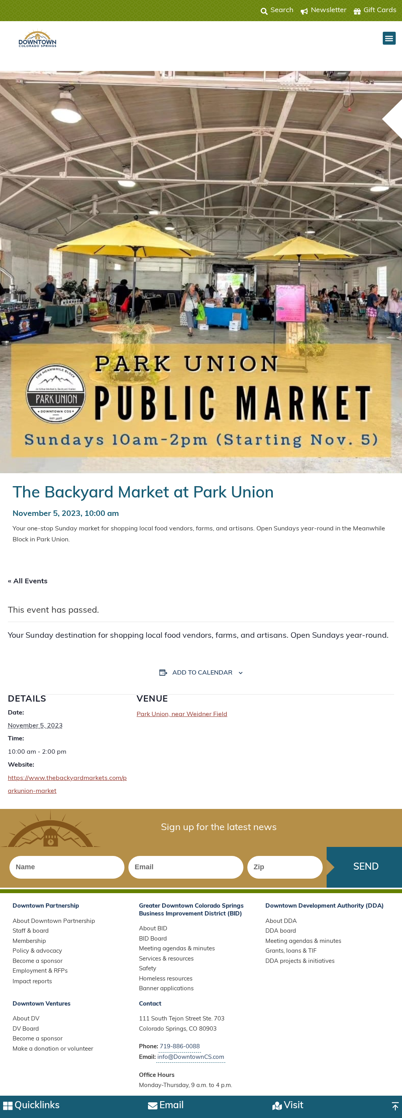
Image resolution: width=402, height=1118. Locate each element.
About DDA (281, 921)
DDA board (280, 931)
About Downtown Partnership (54, 921)
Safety (147, 969)
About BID (153, 929)
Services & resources (166, 959)
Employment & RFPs (40, 971)
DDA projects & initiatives (299, 961)
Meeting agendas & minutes (177, 949)
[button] (389, 38)
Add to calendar (202, 673)
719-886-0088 (180, 1047)
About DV (26, 1019)
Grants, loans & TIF (290, 951)
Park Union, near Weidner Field (182, 714)
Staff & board (31, 931)
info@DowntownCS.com (190, 1057)
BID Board (153, 939)
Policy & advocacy (37, 951)
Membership (29, 941)
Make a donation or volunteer (53, 1049)
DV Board (26, 1029)
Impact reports (32, 982)
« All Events (28, 581)
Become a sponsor (37, 961)
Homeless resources (165, 979)
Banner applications (166, 989)
